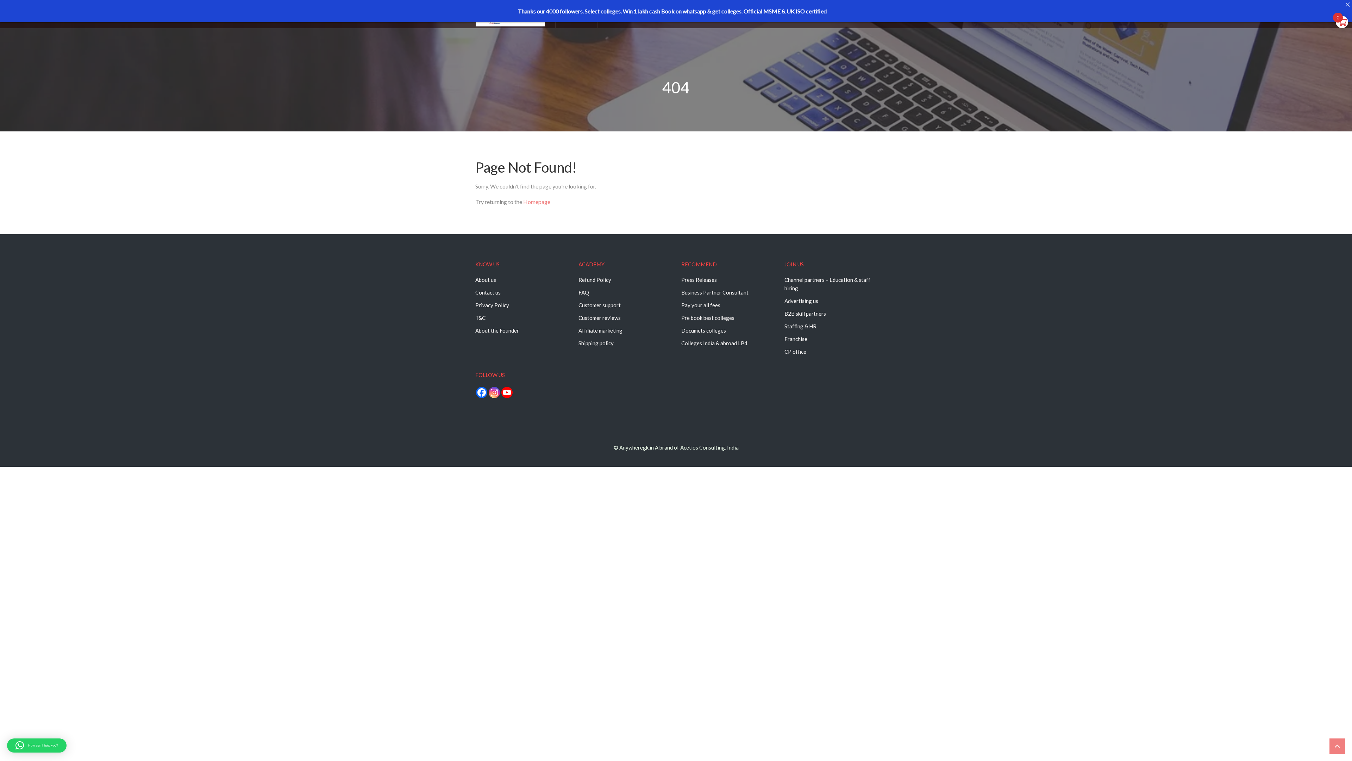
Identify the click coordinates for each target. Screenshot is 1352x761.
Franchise (795, 339)
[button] (37, 745)
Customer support (599, 305)
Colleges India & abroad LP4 (714, 343)
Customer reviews (599, 318)
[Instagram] (494, 392)
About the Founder (497, 330)
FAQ (583, 292)
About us (485, 280)
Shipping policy (596, 343)
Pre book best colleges (707, 318)
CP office (795, 351)
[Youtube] (507, 392)
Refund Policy (594, 280)
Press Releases (699, 280)
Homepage (536, 201)
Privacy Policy (492, 305)
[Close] (1347, 4)
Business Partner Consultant (715, 292)
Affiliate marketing (600, 330)
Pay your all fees (700, 305)
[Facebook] (481, 392)
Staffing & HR (800, 326)
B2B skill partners (805, 313)
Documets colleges (703, 330)
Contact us (488, 292)
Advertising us (801, 301)
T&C (480, 318)
